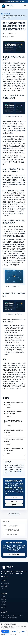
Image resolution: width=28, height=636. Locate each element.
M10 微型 (3, 588)
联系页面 (20, 488)
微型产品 (14, 505)
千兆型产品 (14, 497)
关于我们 (3, 602)
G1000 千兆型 (5, 583)
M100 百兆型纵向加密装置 (11, 530)
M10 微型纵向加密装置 (10, 534)
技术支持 (3, 599)
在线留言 (14, 631)
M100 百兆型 (4, 586)
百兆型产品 (14, 501)
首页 (2, 14)
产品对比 (22, 631)
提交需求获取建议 (14, 554)
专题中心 (3, 604)
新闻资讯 (7, 14)
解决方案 (3, 597)
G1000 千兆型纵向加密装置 (11, 526)
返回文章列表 (15, 513)
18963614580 (15, 1)
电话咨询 (5, 631)
